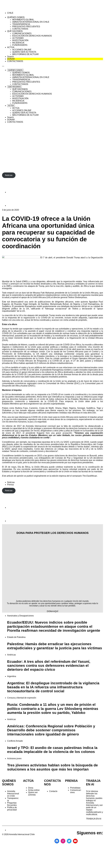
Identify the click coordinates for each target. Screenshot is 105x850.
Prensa (10, 484)
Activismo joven (14, 758)
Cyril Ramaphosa (91, 304)
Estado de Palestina (16, 637)
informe (9, 426)
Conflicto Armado (15, 741)
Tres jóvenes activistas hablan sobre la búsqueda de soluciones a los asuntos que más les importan (52, 767)
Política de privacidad (12, 808)
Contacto (53, 791)
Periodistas (75, 788)
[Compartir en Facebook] (13, 192)
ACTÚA (28, 780)
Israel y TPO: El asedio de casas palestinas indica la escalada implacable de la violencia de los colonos (52, 750)
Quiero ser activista (33, 793)
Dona (30, 788)
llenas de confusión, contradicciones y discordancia (33, 451)
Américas (11, 655)
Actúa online (34, 790)
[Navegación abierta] (3, 66)
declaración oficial (78, 306)
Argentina (11, 676)
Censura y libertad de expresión (21, 698)
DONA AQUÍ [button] (52, 611)
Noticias (11, 482)
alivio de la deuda (90, 374)
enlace (96, 381)
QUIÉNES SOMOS (9, 782)
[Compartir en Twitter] (13, 205)
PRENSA (71, 780)
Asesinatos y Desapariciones (20, 616)
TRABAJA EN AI (93, 819)
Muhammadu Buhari (59, 304)
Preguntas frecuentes (12, 804)
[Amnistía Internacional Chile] (17, 8)
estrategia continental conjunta (69, 354)
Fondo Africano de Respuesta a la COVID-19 (40, 361)
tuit (28, 293)
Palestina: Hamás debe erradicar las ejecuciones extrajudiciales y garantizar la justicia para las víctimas (54, 646)
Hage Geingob (30, 304)
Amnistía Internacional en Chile (13, 793)
